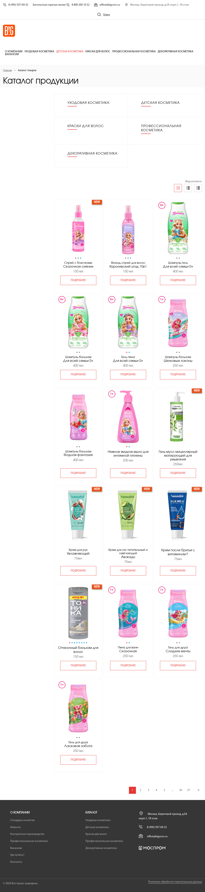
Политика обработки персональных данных (175, 881)
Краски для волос (97, 51)
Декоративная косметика (175, 51)
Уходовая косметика (39, 51)
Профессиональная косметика (134, 51)
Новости (15, 827)
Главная (7, 70)
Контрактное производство (27, 834)
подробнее (78, 280)
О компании (13, 51)
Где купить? (17, 855)
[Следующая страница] (198, 790)
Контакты (16, 862)
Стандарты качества (22, 820)
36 (180, 790)
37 (188, 790)
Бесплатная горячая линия (61, 4)
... (172, 790)
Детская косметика (69, 51)
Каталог (91, 812)
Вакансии (12, 54)
